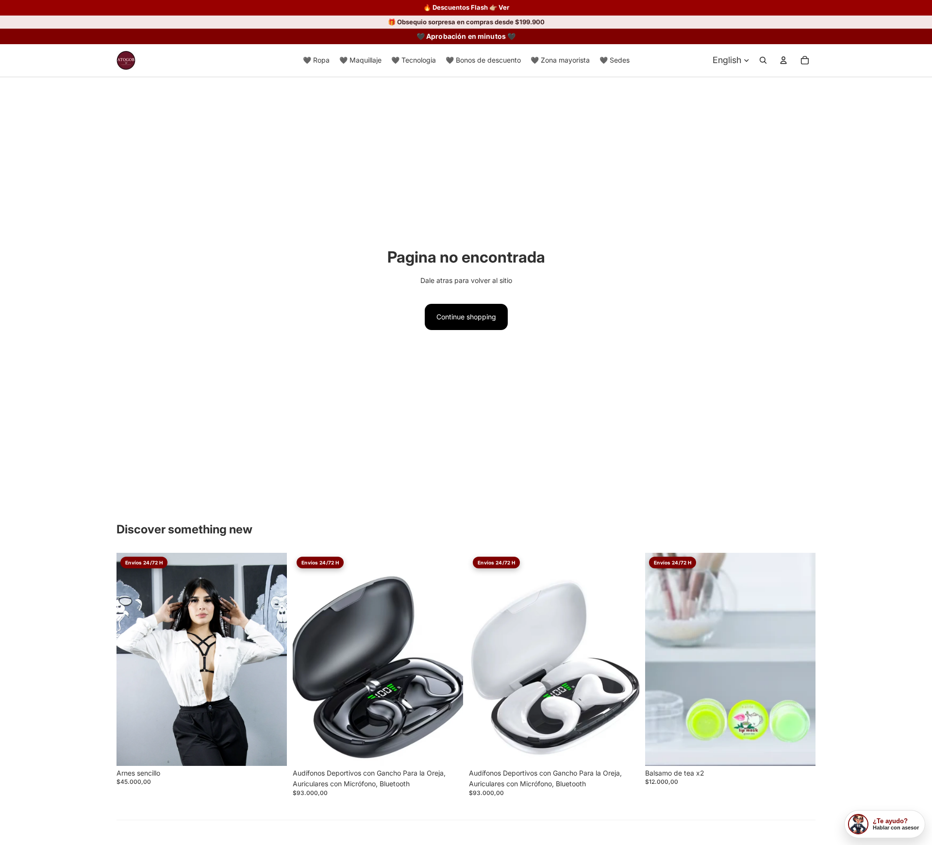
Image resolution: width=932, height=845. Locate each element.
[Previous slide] (307, 659)
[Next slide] (448, 659)
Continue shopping (466, 317)
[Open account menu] (783, 60)
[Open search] (763, 60)
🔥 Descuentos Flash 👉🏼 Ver (466, 7)
